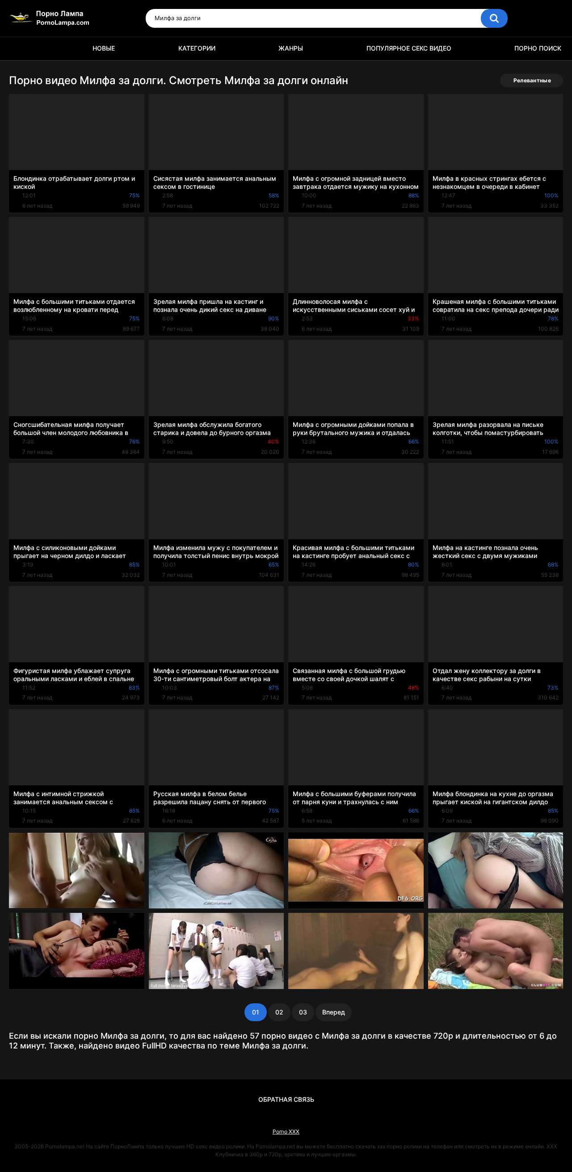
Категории (196, 48)
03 (303, 1012)
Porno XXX (286, 1131)
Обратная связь (286, 1099)
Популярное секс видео (408, 48)
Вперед (333, 1012)
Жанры (290, 48)
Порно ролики (20, 48)
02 (279, 1012)
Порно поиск (537, 48)
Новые (104, 48)
